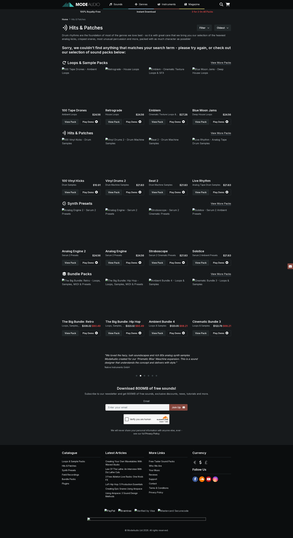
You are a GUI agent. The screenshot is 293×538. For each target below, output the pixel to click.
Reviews (153, 474)
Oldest (221, 27)
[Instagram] (215, 479)
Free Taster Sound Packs (162, 461)
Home (65, 19)
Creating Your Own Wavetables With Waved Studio (123, 463)
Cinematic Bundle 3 (206, 321)
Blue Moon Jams (204, 110)
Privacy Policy (152, 433)
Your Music (154, 470)
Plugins (65, 483)
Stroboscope (158, 251)
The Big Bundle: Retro (78, 321)
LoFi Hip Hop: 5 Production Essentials (124, 484)
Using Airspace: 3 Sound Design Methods (121, 495)
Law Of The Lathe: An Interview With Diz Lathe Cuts (123, 471)
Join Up (176, 407)
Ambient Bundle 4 (162, 321)
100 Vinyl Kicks (73, 181)
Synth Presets (79, 203)
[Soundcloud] (202, 479)
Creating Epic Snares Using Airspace (123, 488)
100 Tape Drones (74, 110)
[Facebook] (195, 479)
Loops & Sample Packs (87, 63)
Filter (202, 27)
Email (146, 401)
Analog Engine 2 (74, 251)
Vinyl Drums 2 (115, 181)
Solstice (198, 251)
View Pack (70, 122)
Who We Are (155, 466)
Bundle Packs (79, 274)
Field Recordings (70, 474)
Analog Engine (116, 251)
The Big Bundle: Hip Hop (123, 321)
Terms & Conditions (158, 488)
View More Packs (221, 62)
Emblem (155, 110)
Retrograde (113, 110)
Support (153, 479)
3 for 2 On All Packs (202, 11)
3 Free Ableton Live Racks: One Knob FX (124, 478)
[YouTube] (208, 479)
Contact (153, 483)
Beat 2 (153, 181)
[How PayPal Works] (110, 510)
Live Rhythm (201, 181)
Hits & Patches (80, 133)
